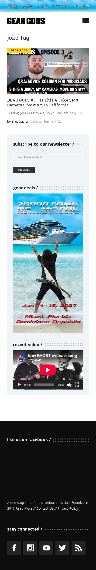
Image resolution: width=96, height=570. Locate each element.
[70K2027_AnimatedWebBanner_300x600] (48, 331)
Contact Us (45, 508)
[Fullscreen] (77, 384)
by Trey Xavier (18, 121)
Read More (24, 508)
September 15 (43, 121)
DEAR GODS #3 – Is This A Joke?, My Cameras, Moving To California (43, 102)
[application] (48, 370)
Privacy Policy (68, 508)
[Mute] (69, 384)
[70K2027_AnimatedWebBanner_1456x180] (48, 10)
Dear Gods (19, 50)
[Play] (19, 384)
